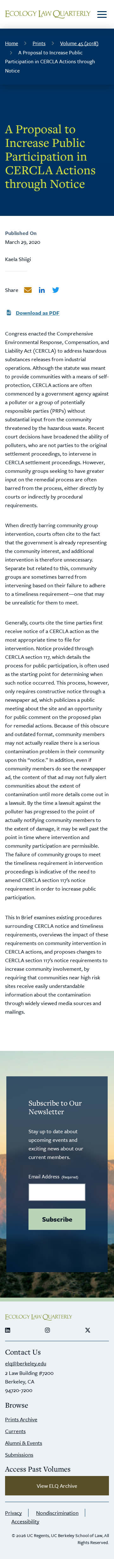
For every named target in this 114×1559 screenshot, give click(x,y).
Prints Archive (21, 1419)
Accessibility (25, 1521)
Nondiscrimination (57, 1513)
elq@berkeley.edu (25, 1363)
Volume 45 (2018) (79, 43)
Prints (39, 43)
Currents (15, 1431)
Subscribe (57, 1219)
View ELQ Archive (57, 1486)
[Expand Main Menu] (102, 14)
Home (11, 43)
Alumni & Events (23, 1443)
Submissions (19, 1455)
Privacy (13, 1513)
